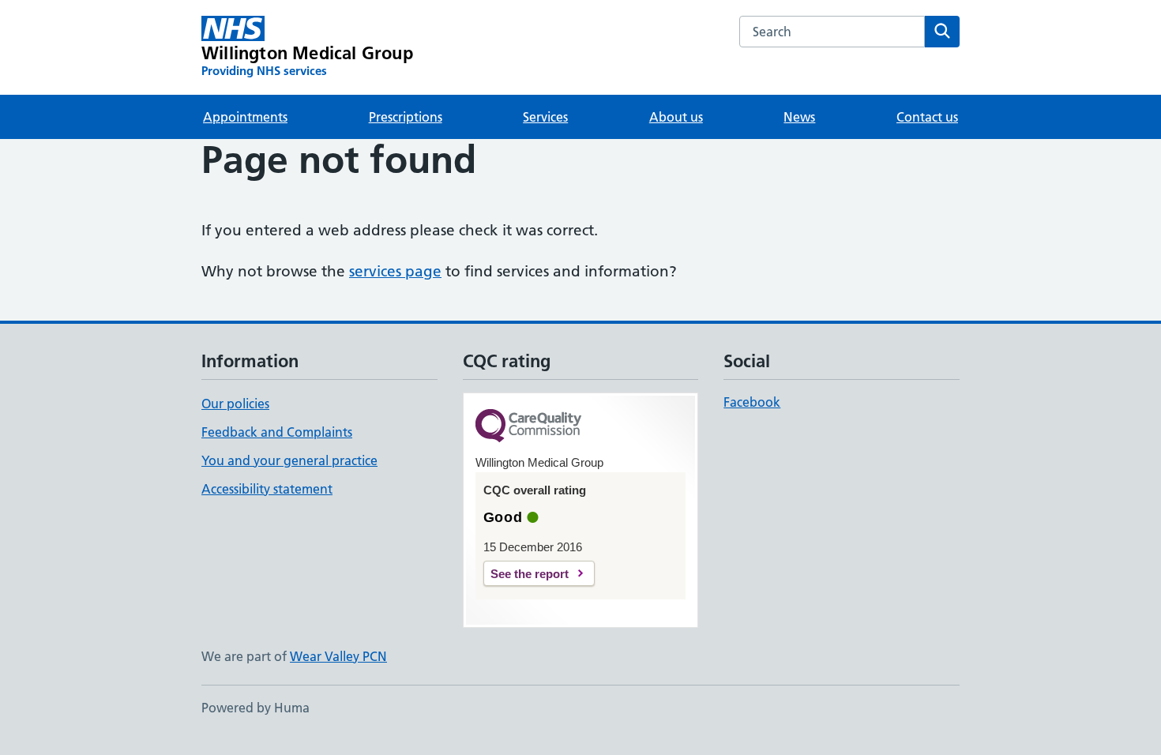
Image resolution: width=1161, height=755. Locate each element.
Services (545, 117)
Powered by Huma (255, 708)
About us (676, 117)
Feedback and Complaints (276, 432)
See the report (529, 573)
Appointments (245, 117)
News (799, 117)
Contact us (927, 117)
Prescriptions (405, 117)
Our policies (235, 403)
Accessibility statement (267, 489)
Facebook (751, 402)
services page (395, 271)
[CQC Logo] (528, 427)
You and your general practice (289, 460)
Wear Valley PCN (338, 656)
